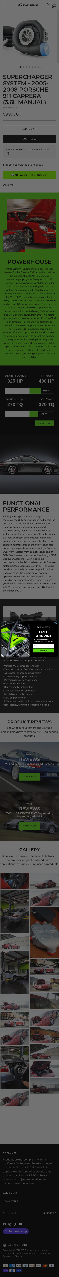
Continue (43, 650)
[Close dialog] (55, 622)
